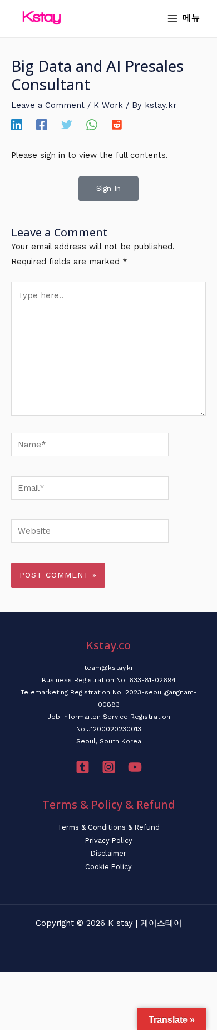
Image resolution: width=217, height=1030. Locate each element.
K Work (108, 105)
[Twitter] (66, 124)
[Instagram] (109, 767)
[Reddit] (116, 124)
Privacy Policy (108, 840)
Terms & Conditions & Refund (108, 827)
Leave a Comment (48, 105)
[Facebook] (41, 124)
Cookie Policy (108, 867)
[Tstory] (83, 767)
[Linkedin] (16, 124)
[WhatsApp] (91, 124)
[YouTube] (135, 767)
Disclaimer (108, 853)
